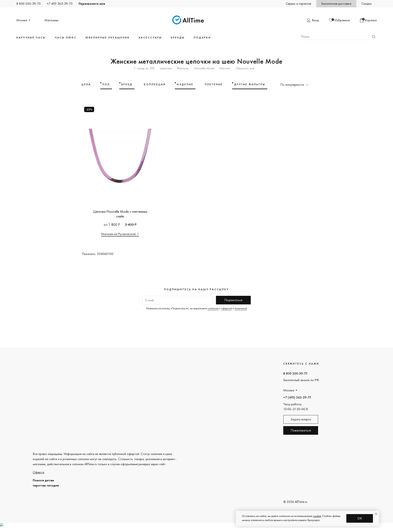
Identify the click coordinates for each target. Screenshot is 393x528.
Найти (374, 36)
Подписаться (233, 300)
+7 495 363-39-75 (59, 3)
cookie (317, 516)
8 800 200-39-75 (28, 3)
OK (359, 518)
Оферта (38, 472)
